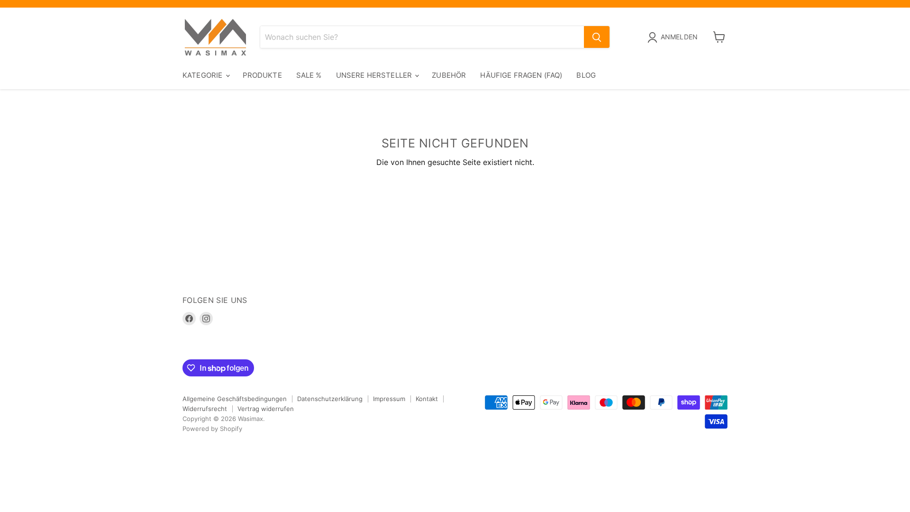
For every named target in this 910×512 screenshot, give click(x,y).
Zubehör (449, 75)
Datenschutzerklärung (330, 398)
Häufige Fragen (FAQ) (521, 75)
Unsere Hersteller (375, 75)
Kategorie (203, 75)
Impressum (389, 398)
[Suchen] (597, 37)
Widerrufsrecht (204, 408)
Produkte (262, 75)
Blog (586, 75)
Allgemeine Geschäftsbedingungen (234, 398)
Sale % (309, 75)
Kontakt (427, 398)
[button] (674, 37)
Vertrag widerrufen (265, 408)
